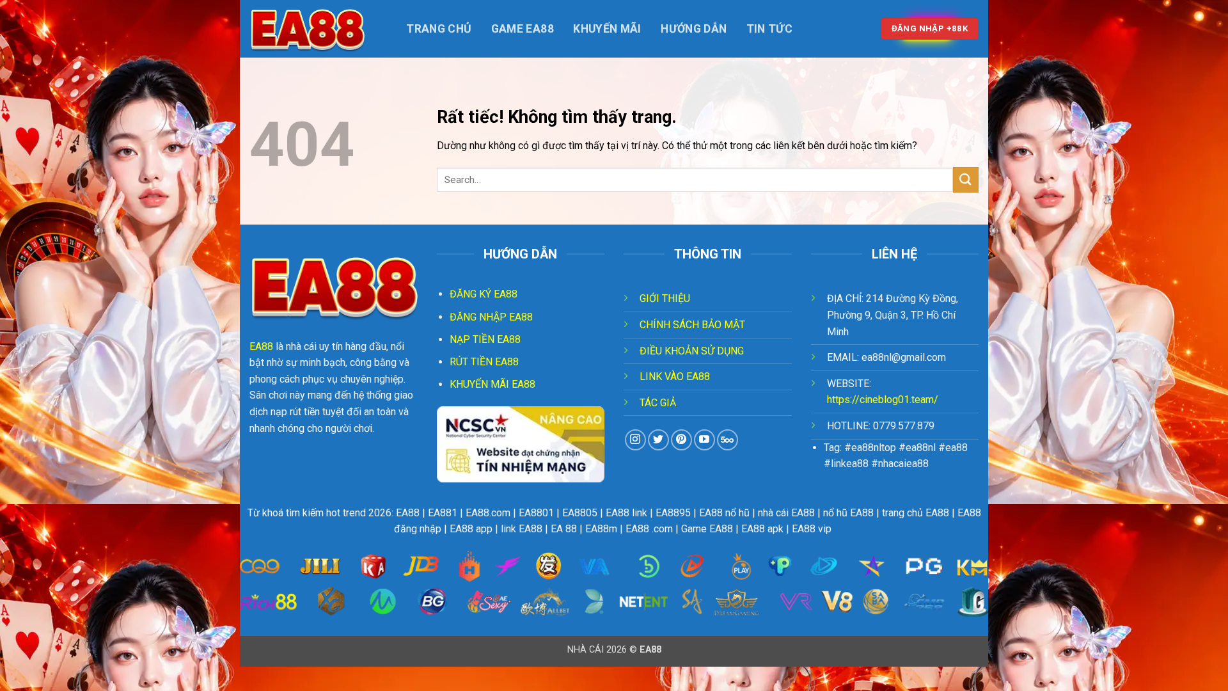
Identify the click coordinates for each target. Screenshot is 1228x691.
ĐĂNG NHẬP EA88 (491, 317)
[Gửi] (966, 179)
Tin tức (769, 28)
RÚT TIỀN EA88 (484, 362)
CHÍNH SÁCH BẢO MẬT (692, 325)
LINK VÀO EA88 (675, 376)
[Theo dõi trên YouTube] (704, 439)
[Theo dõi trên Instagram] (635, 439)
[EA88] (313, 29)
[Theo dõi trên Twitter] (658, 439)
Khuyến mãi (607, 28)
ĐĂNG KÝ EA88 (483, 294)
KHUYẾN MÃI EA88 (492, 384)
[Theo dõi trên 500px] (727, 439)
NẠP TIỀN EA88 (485, 339)
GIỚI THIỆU (665, 298)
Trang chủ (438, 28)
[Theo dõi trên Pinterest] (681, 439)
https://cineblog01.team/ (882, 399)
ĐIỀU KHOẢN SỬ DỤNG (692, 351)
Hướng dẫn (694, 28)
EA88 (261, 346)
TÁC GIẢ (658, 403)
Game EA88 (522, 28)
